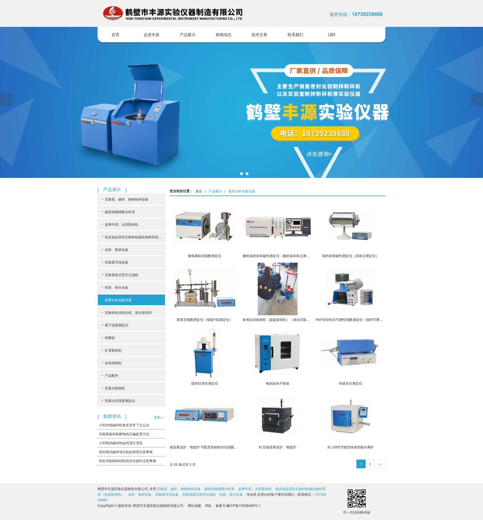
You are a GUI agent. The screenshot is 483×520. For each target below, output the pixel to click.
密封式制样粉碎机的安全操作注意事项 (127, 460)
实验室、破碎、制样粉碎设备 (126, 199)
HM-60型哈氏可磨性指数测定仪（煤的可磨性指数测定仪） (350, 319)
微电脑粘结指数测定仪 (204, 255)
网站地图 (194, 505)
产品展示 (187, 34)
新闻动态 (223, 34)
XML (208, 505)
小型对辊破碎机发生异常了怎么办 (124, 424)
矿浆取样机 (113, 350)
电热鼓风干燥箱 (277, 383)
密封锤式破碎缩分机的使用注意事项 (126, 451)
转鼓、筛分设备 (116, 287)
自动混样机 (113, 362)
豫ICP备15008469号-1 (243, 505)
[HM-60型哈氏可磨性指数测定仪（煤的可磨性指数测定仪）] (350, 289)
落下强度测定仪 (116, 325)
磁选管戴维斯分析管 (120, 211)
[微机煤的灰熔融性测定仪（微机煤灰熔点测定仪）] (277, 225)
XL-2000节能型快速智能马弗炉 (350, 446)
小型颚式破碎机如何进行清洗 (121, 442)
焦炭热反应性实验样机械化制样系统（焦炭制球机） (135, 236)
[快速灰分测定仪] (350, 352)
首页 (115, 34)
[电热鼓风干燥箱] (277, 352)
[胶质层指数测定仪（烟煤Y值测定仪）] (205, 289)
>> (380, 464)
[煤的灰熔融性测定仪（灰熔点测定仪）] (350, 225)
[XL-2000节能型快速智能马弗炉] (350, 416)
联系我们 (295, 34)
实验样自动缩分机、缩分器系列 (128, 312)
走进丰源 (151, 34)
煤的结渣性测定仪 (204, 383)
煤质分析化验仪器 (241, 191)
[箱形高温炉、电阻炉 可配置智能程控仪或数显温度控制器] (205, 416)
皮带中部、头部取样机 (121, 224)
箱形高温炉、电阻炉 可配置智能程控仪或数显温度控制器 (205, 446)
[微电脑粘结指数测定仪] (205, 225)
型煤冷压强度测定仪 (120, 400)
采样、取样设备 (116, 249)
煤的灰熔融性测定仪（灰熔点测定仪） (350, 255)
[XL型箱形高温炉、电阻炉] (277, 416)
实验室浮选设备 (116, 262)
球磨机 (110, 337)
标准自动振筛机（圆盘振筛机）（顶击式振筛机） (277, 319)
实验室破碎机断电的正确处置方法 (124, 433)
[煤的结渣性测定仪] (205, 352)
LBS (331, 34)
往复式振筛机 (115, 387)
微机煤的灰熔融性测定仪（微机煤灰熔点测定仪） (277, 255)
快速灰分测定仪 (350, 383)
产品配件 (111, 375)
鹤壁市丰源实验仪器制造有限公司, (158, 505)
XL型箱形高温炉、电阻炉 (277, 446)
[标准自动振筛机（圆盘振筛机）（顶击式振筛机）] (277, 289)
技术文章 (259, 34)
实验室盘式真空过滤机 (121, 274)
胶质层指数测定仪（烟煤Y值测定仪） (205, 319)
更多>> (159, 417)
